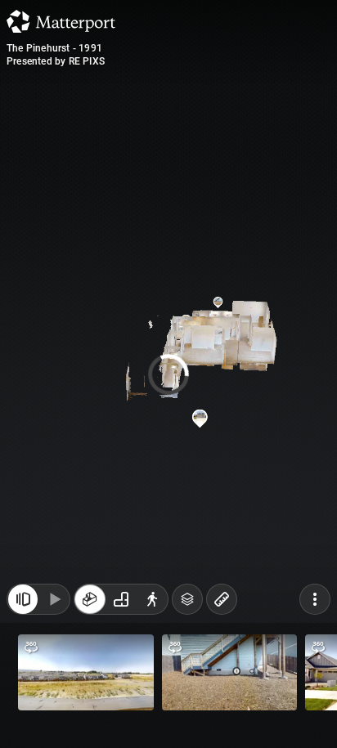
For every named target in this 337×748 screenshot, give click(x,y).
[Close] (23, 599)
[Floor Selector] (187, 599)
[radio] (90, 599)
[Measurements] (221, 599)
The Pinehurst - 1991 (54, 48)
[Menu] (314, 599)
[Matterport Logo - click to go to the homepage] (61, 21)
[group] (121, 599)
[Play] (54, 599)
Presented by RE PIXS (56, 61)
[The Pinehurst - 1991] (168, 374)
